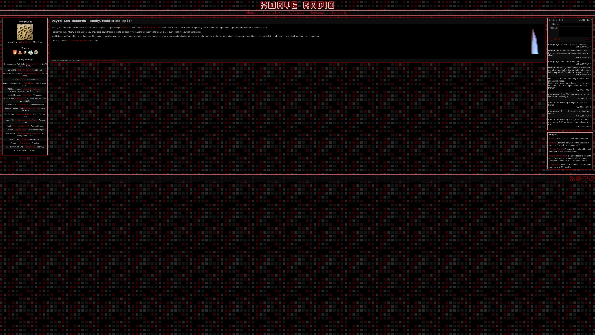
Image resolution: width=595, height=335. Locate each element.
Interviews (272, 13)
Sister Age (27, 95)
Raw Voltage (25, 143)
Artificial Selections (31, 108)
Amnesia (552, 138)
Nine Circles (25, 42)
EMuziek (552, 143)
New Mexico (29, 83)
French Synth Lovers (32, 89)
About (251, 13)
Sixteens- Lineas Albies (27, 120)
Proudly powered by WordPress (578, 178)
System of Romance (558, 156)
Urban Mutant (555, 164)
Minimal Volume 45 (21, 126)
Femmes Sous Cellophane (29, 133)
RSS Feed (572, 178)
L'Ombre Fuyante (556, 149)
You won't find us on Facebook (585, 178)
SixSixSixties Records (151, 27)
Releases (297, 13)
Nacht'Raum (23, 105)
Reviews (318, 13)
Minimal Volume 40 (32, 74)
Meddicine (125, 27)
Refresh (556, 39)
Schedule (339, 13)
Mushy (99, 60)
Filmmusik (19, 99)
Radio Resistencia (25, 70)
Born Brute (25, 139)
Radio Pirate (30, 147)
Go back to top (591, 178)
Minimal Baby (20, 130)
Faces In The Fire (33, 64)
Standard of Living (23, 114)
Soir (22, 79)
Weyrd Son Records (79, 40)
